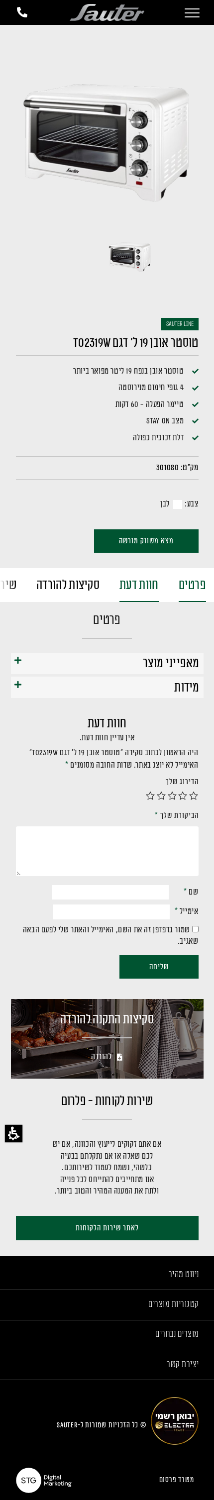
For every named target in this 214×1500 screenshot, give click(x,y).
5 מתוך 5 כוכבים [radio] (150, 795)
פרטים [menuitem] (193, 585)
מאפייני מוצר (171, 663)
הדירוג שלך (182, 782)
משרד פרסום (176, 1480)
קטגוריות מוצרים (173, 1304)
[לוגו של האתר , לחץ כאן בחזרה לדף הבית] (107, 12)
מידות (187, 687)
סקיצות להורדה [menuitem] (68, 585)
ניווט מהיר (184, 1274)
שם (191, 892)
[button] (13, 1133)
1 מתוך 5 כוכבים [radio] (194, 795)
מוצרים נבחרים (177, 1333)
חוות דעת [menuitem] (138, 585)
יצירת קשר (183, 1364)
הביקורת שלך (177, 815)
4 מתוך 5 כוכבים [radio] (161, 795)
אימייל (187, 911)
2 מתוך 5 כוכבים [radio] (183, 795)
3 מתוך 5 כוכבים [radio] (172, 795)
